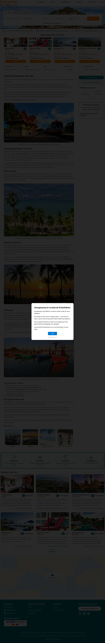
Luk (52, 333)
